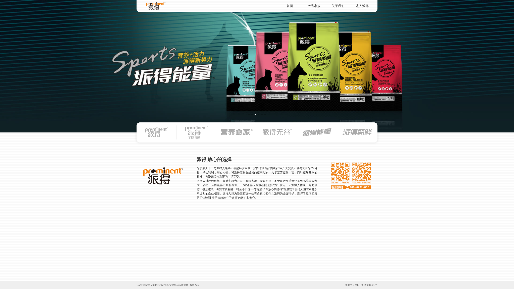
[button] (249, 114)
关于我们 (338, 6)
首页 (290, 6)
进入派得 (362, 6)
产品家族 (314, 6)
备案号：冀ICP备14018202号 (361, 285)
